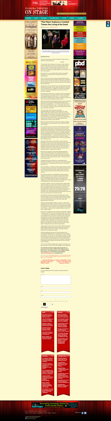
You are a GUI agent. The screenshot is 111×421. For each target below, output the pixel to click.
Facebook (82, 413)
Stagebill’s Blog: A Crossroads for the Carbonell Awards (62, 359)
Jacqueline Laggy (66, 255)
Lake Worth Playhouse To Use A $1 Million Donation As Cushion (47, 320)
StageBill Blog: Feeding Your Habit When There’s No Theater (62, 364)
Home (58, 13)
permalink (50, 257)
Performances (52, 255)
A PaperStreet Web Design (31, 418)
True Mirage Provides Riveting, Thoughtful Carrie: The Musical (63, 320)
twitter (85, 413)
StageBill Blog (54, 18)
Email (42, 290)
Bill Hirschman (55, 27)
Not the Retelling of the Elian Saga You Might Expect (48, 261)
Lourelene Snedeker (52, 256)
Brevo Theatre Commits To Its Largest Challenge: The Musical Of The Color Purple (47, 385)
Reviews (28, 18)
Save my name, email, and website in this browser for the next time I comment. (54, 301)
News (36, 18)
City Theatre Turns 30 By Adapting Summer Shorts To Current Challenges (47, 390)
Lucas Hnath (59, 256)
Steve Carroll (64, 256)
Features (44, 18)
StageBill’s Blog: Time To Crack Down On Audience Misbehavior (63, 381)
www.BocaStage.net (48, 253)
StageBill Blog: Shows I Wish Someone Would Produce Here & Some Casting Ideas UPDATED (63, 376)
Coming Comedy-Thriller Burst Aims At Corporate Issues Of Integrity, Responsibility (47, 378)
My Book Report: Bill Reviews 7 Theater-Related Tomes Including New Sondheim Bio (63, 341)
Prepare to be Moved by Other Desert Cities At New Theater (63, 330)
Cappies (72, 18)
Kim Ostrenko (46, 256)
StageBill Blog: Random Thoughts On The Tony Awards (63, 385)
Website (42, 295)
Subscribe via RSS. (35, 417)
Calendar (80, 18)
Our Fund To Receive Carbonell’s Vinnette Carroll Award (47, 333)
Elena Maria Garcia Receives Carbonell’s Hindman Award (47, 315)
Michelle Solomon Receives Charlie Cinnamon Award (46, 329)
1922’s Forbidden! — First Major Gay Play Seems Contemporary (63, 315)
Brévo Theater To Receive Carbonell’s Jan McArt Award (47, 337)
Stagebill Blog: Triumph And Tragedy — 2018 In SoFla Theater (63, 370)
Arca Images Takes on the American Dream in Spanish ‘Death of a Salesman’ (47, 360)
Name (42, 286)
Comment (43, 274)
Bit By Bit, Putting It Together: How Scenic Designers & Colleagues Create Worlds (47, 366)
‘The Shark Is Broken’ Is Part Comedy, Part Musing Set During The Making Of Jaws (63, 335)
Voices (64, 18)
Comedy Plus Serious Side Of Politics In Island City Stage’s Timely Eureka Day (63, 325)
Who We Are (63, 13)
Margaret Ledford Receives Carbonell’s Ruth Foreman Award (47, 324)
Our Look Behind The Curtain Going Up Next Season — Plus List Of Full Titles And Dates (47, 372)
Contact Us (72, 13)
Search (76, 13)
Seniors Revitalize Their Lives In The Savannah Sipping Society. (63, 261)
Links (67, 13)
